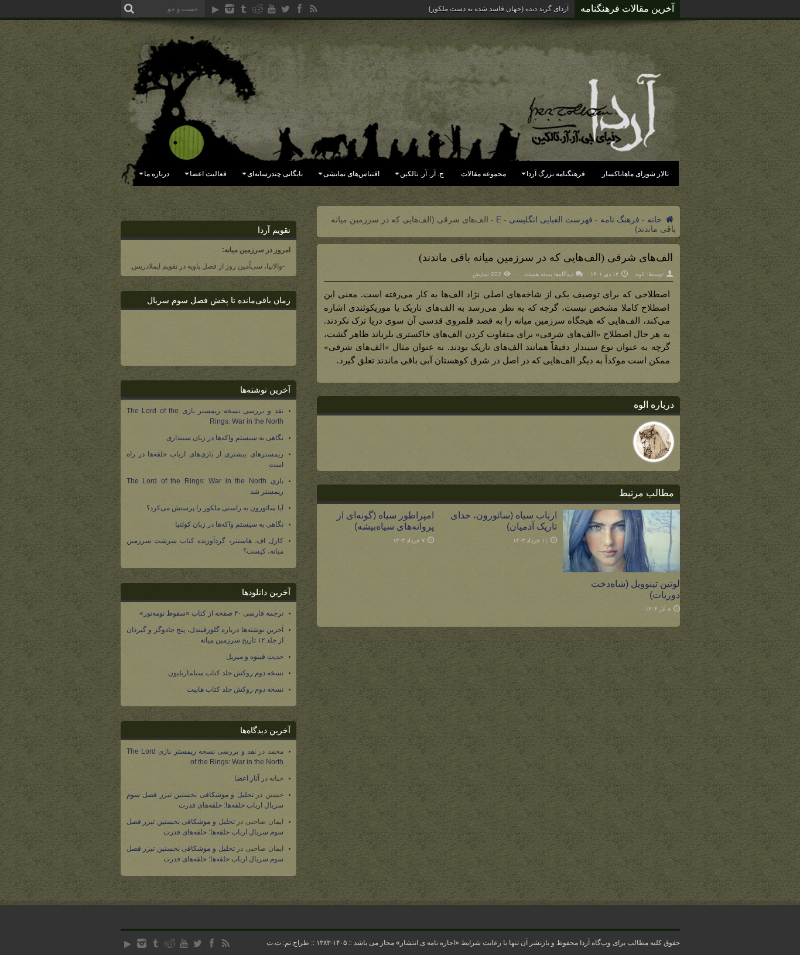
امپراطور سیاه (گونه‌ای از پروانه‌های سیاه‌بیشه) (385, 520)
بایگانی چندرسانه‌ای (275, 174)
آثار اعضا (246, 778)
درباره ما (156, 174)
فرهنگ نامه (620, 219)
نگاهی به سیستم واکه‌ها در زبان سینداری (224, 438)
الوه (640, 274)
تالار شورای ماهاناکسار (635, 174)
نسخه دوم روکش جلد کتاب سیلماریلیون (225, 673)
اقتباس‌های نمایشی (351, 174)
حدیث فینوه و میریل (254, 656)
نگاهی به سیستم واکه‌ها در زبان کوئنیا (229, 524)
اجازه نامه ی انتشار (427, 943)
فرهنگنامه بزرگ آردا (556, 174)
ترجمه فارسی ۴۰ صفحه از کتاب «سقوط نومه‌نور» (211, 613)
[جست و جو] (129, 9)
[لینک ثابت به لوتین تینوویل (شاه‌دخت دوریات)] (621, 569)
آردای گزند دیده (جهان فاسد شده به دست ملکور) (499, 9)
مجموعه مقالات (483, 174)
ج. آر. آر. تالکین (422, 174)
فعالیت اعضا (208, 174)
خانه (655, 219)
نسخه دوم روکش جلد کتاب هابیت (235, 689)
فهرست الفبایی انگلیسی (551, 219)
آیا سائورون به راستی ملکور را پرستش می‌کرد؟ (214, 508)
